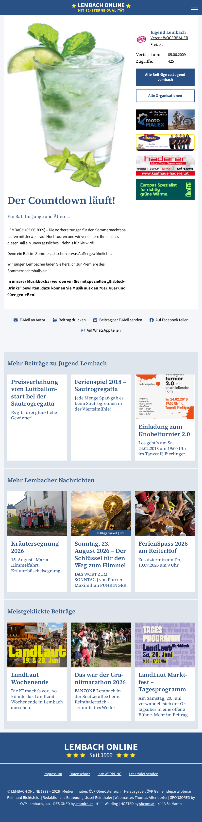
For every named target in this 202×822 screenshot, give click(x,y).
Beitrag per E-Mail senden (120, 320)
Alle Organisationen (165, 95)
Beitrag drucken (72, 320)
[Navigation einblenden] (194, 7)
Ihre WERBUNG (109, 774)
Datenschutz (79, 774)
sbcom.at (146, 803)
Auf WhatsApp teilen (104, 330)
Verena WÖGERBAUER (169, 38)
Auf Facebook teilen (171, 320)
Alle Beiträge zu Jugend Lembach (165, 77)
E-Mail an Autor (32, 320)
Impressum (53, 774)
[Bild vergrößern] (141, 39)
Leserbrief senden (143, 774)
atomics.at (84, 803)
